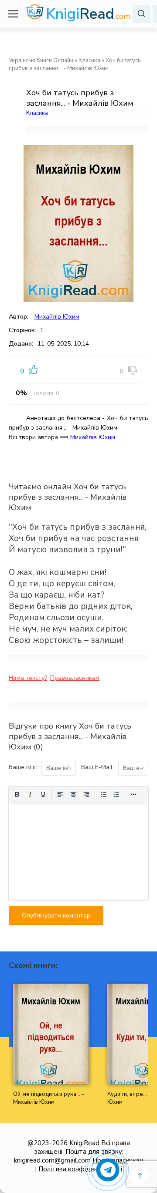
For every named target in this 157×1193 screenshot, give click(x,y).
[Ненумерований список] (103, 794)
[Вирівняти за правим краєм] (86, 794)
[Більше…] (133, 794)
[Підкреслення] (43, 794)
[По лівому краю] (60, 794)
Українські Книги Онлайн (41, 60)
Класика (89, 60)
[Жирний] (17, 794)
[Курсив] (30, 794)
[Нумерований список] (116, 794)
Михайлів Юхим (56, 317)
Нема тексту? (28, 678)
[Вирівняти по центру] (73, 794)
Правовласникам (74, 678)
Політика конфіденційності (80, 1169)
